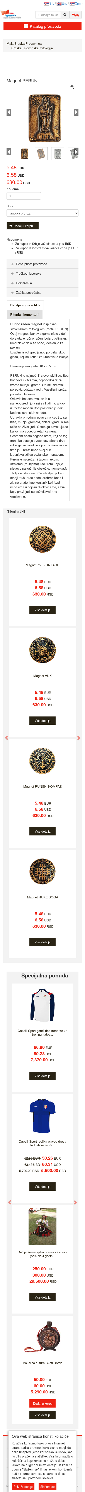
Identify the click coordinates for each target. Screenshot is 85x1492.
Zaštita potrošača (28, 292)
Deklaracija (24, 283)
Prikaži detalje (23, 1486)
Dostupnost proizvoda (31, 263)
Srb (51, 3)
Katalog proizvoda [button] (45, 26)
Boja (10, 206)
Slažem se (47, 1486)
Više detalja (43, 610)
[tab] (42, 264)
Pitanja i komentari (24, 314)
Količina (13, 189)
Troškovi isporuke (28, 273)
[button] (4, 735)
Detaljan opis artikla (25, 305)
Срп (78, 3)
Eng (64, 3)
